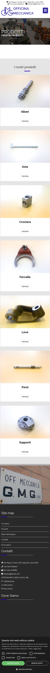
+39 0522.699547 (16, 4)
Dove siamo (6, 545)
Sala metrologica (8, 534)
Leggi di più (37, 649)
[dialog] (25, 655)
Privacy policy (7, 589)
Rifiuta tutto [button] (37, 663)
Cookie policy (7, 585)
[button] (25, 669)
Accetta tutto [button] (13, 663)
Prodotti (4, 529)
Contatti (4, 540)
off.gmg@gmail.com (35, 4)
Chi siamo (5, 524)
